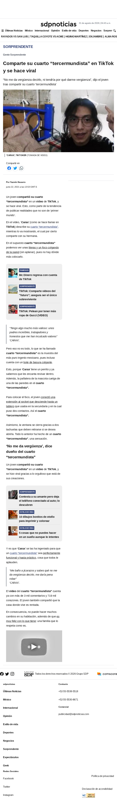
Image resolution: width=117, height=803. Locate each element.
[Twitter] (15, 168)
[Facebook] (9, 168)
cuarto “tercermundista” (23, 553)
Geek (6, 765)
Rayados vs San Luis (14, 36)
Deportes (84, 30)
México (29, 30)
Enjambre (96, 36)
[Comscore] (107, 673)
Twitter (6, 786)
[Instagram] (12, 674)
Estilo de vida (69, 30)
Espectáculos (11, 757)
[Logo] (58, 25)
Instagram (8, 795)
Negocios (96, 30)
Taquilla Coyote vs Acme (46, 36)
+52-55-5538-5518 (68, 691)
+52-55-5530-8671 (68, 699)
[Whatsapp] (21, 168)
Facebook (8, 778)
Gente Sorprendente (14, 54)
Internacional (42, 30)
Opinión (55, 30)
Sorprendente (11, 749)
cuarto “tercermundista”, (44, 226)
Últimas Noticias (14, 30)
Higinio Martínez (76, 36)
